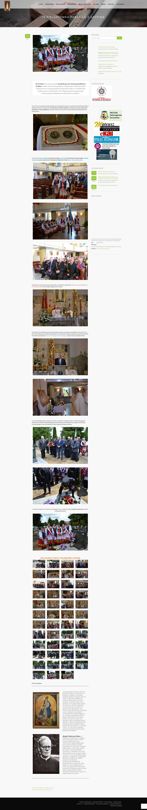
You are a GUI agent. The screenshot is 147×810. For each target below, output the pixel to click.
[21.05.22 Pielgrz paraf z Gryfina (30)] (53, 634)
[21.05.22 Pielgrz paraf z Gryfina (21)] (39, 614)
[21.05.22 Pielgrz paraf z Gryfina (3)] (67, 564)
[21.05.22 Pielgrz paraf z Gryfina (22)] (53, 614)
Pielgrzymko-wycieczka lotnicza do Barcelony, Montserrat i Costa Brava (108, 52)
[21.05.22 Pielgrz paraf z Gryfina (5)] (39, 574)
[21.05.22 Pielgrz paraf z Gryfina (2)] (53, 564)
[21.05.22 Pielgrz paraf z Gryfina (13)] (39, 594)
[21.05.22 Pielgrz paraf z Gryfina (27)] (67, 624)
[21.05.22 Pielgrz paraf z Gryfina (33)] (39, 645)
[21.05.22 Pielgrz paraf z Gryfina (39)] (67, 655)
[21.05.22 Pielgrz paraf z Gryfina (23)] (67, 614)
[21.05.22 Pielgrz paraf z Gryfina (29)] (39, 634)
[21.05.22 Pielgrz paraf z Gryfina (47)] (67, 675)
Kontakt (111, 4)
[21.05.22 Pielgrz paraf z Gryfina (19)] (67, 604)
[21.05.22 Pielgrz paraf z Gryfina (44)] (81, 665)
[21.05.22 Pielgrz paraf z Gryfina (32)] (81, 634)
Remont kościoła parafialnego (106, 47)
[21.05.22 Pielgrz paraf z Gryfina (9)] (39, 584)
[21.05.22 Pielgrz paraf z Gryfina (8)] (81, 574)
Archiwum (120, 4)
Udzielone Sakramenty (115, 804)
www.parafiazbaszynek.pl (102, 248)
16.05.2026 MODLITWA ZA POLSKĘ (107, 61)
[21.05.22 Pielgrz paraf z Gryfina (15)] (67, 594)
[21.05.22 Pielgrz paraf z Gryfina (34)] (53, 645)
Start (41, 4)
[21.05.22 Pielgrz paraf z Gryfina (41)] (39, 665)
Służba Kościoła (117, 802)
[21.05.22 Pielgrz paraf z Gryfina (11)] (67, 584)
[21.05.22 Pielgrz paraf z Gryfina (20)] (81, 604)
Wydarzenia (72, 4)
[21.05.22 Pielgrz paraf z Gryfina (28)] (81, 624)
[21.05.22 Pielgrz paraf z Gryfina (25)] (39, 624)
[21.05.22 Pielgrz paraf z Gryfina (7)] (67, 574)
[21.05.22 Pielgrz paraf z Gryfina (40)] (81, 655)
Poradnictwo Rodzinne (89, 804)
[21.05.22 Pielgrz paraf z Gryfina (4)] (81, 564)
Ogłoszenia (49, 4)
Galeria (96, 4)
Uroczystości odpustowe (102, 804)
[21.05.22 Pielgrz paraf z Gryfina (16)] (81, 594)
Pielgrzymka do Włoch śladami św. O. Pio (109, 71)
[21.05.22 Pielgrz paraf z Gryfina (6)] (53, 574)
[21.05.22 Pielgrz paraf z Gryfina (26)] (53, 624)
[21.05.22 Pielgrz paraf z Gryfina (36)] (81, 645)
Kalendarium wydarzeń (116, 805)
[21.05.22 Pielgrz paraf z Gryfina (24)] (81, 614)
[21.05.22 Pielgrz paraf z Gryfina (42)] (53, 665)
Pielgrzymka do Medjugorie (106, 64)
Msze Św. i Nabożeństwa (85, 802)
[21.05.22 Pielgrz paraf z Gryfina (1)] (39, 564)
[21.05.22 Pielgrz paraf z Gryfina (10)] (53, 584)
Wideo (103, 4)
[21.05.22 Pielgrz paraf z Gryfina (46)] (53, 675)
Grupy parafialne (84, 4)
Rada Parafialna (108, 802)
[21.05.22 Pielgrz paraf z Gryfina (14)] (53, 594)
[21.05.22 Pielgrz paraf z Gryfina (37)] (39, 655)
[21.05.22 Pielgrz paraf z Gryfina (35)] (67, 645)
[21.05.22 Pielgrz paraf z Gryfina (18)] (53, 604)
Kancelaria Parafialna (98, 802)
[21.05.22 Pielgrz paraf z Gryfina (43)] (67, 665)
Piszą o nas (80, 804)
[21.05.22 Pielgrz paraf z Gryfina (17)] (39, 604)
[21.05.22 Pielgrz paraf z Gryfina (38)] (53, 655)
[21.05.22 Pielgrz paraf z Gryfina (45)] (39, 675)
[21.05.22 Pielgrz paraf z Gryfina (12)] (81, 584)
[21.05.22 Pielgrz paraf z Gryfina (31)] (67, 634)
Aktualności (60, 4)
